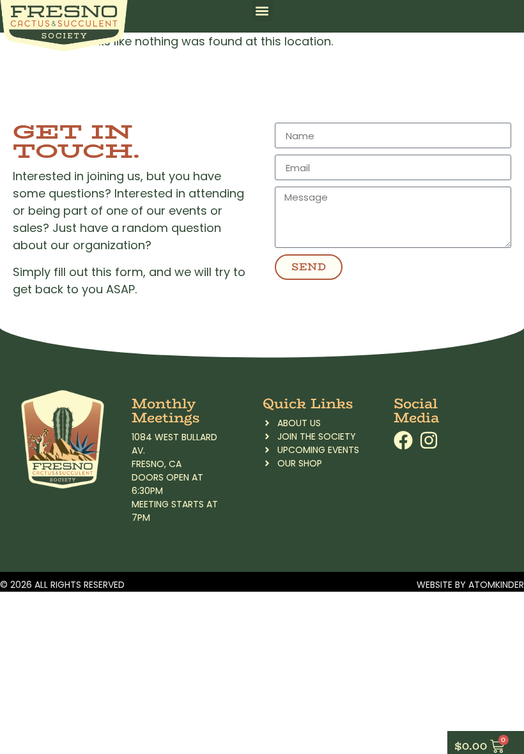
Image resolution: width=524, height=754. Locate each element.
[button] (262, 10)
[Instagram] (428, 440)
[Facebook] (403, 440)
